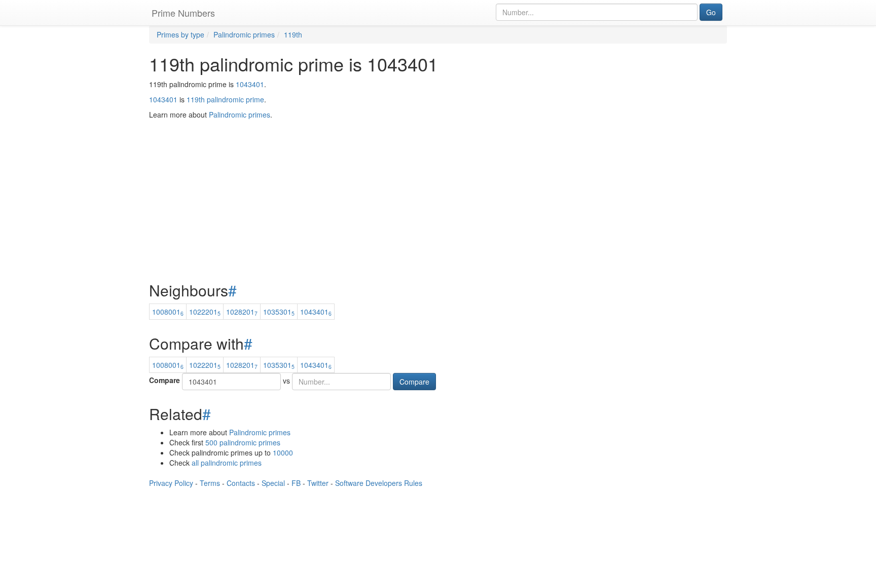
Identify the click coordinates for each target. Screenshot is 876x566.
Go (711, 12)
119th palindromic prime (225, 99)
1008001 (168, 312)
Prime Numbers (183, 12)
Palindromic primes (259, 432)
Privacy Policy (171, 483)
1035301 (279, 312)
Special (273, 483)
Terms (210, 483)
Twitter (317, 483)
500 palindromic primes (242, 442)
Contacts (241, 483)
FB (296, 483)
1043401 (250, 84)
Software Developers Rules (378, 483)
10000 (283, 452)
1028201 (242, 312)
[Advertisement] (438, 175)
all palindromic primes (227, 463)
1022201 (205, 312)
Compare (164, 380)
